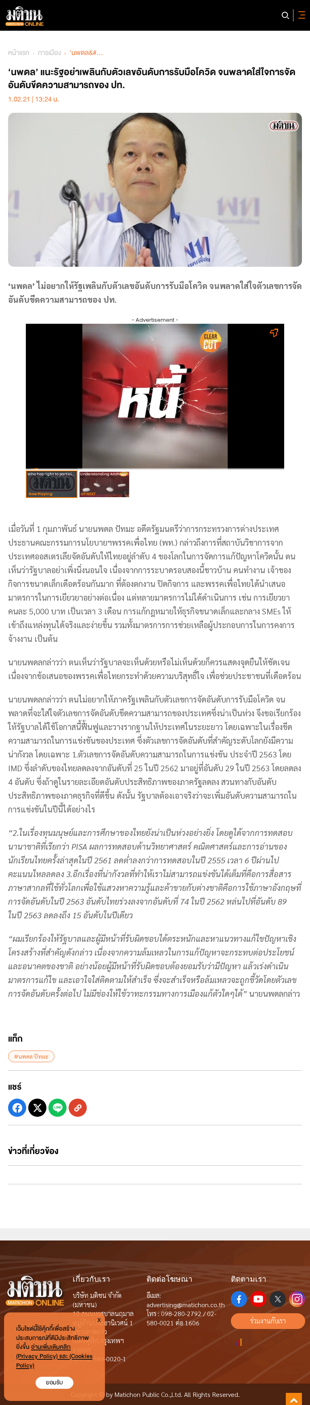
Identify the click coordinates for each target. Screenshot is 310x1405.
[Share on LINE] (57, 1108)
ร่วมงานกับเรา (268, 1320)
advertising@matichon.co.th (186, 1304)
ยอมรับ (54, 1383)
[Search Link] (285, 15)
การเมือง (49, 53)
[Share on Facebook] (17, 1108)
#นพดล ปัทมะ (31, 1056)
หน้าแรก (18, 53)
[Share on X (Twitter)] (37, 1108)
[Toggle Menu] (300, 15)
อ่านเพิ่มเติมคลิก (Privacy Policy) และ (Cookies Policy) (54, 1356)
